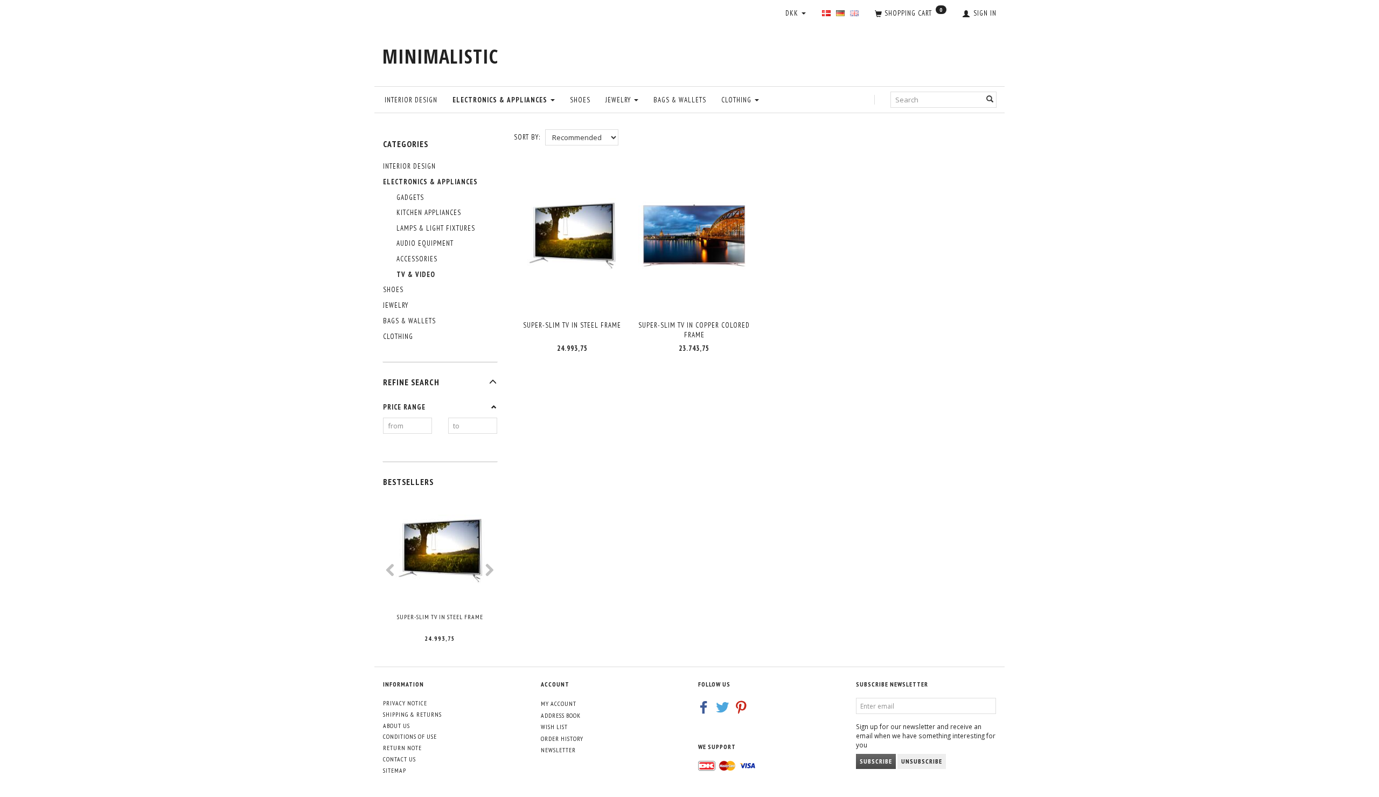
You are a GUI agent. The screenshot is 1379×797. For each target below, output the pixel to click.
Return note (402, 748)
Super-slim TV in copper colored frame (694, 330)
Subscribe (876, 761)
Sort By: (527, 137)
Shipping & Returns (412, 714)
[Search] (990, 99)
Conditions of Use (410, 736)
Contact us (399, 759)
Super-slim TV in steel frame (440, 617)
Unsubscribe (921, 761)
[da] (826, 13)
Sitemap (394, 770)
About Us (396, 726)
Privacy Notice (405, 703)
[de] (840, 13)
